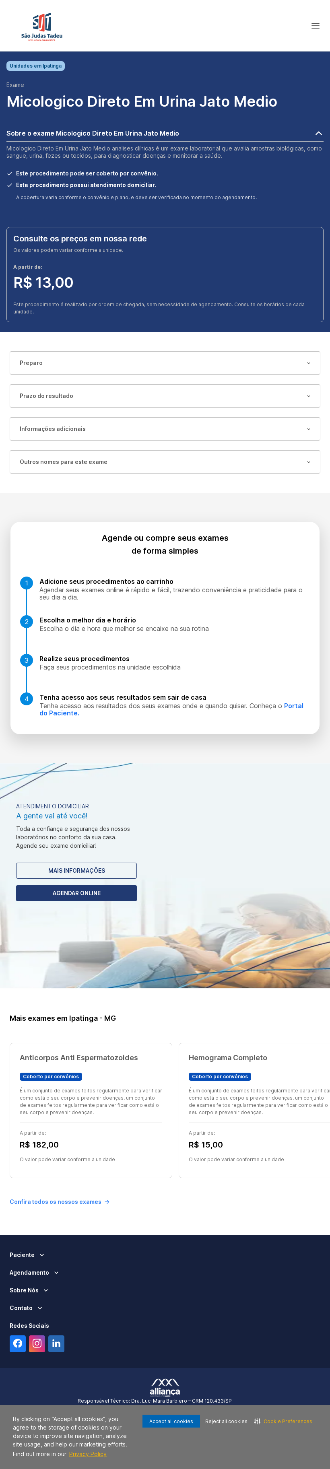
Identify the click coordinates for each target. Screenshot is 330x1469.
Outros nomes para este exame (63, 461)
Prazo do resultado (46, 395)
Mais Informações (76, 870)
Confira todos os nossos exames (55, 1201)
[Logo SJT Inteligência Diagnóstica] (42, 26)
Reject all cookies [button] (226, 1421)
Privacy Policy (88, 1453)
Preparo (31, 362)
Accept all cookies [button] (171, 1421)
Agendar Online (77, 893)
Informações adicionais (53, 428)
